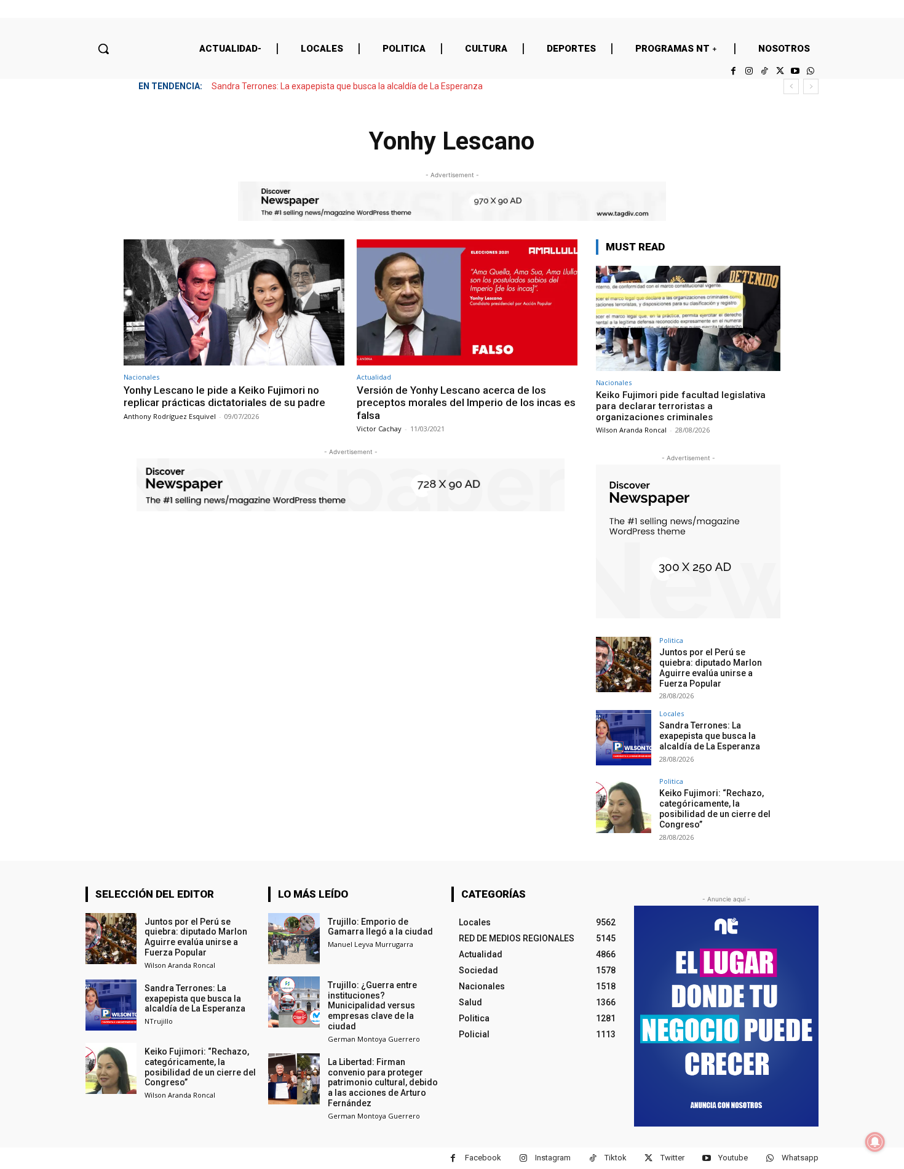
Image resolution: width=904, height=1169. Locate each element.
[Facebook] (733, 71)
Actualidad (374, 376)
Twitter (672, 1157)
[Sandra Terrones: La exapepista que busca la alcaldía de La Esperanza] (623, 737)
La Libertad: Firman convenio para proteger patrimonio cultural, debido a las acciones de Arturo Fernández (383, 1082)
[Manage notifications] (875, 1142)
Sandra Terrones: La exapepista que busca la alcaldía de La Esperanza (347, 86)
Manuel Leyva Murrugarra (370, 944)
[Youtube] (795, 71)
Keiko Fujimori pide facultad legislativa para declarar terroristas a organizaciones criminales (681, 406)
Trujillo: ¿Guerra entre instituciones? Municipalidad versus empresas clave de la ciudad (372, 1005)
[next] (811, 86)
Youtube (733, 1157)
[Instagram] (748, 71)
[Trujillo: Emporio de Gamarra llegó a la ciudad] (293, 938)
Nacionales (141, 376)
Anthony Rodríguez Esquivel (170, 416)
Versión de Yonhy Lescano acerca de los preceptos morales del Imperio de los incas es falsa (466, 402)
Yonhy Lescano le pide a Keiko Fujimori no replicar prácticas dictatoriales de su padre (224, 396)
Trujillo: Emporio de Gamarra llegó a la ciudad (380, 927)
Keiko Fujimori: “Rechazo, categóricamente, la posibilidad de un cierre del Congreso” (715, 808)
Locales (671, 713)
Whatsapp (800, 1157)
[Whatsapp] (811, 71)
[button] (103, 48)
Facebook (483, 1157)
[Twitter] (779, 71)
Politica (671, 640)
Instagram (553, 1157)
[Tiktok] (764, 71)
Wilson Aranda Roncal (631, 429)
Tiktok (616, 1157)
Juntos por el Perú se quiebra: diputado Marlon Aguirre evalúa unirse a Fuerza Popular (710, 667)
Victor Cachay (379, 428)
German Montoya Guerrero (374, 1038)
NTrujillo (159, 1021)
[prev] (791, 86)
